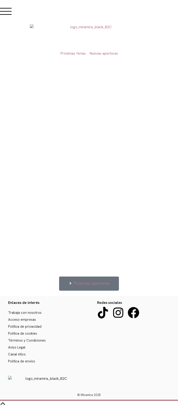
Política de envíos (21, 361)
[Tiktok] (103, 312)
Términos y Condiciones (27, 340)
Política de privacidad (24, 326)
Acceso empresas (22, 319)
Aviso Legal (16, 347)
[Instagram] (118, 312)
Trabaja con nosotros (24, 312)
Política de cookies (22, 333)
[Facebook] (133, 312)
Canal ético (17, 354)
